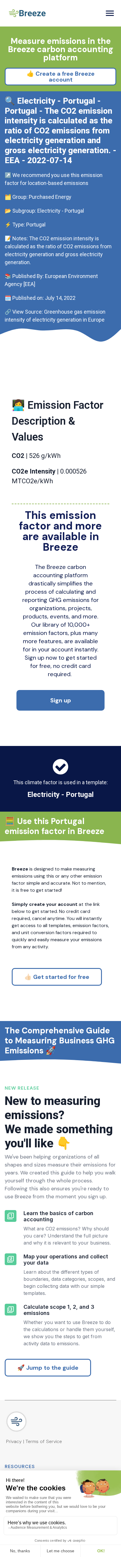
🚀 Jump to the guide (47, 1367)
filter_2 (10, 1259)
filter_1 (10, 1216)
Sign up (60, 700)
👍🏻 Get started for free (56, 977)
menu (110, 13)
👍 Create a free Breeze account (61, 76)
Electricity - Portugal (60, 794)
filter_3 (10, 1309)
